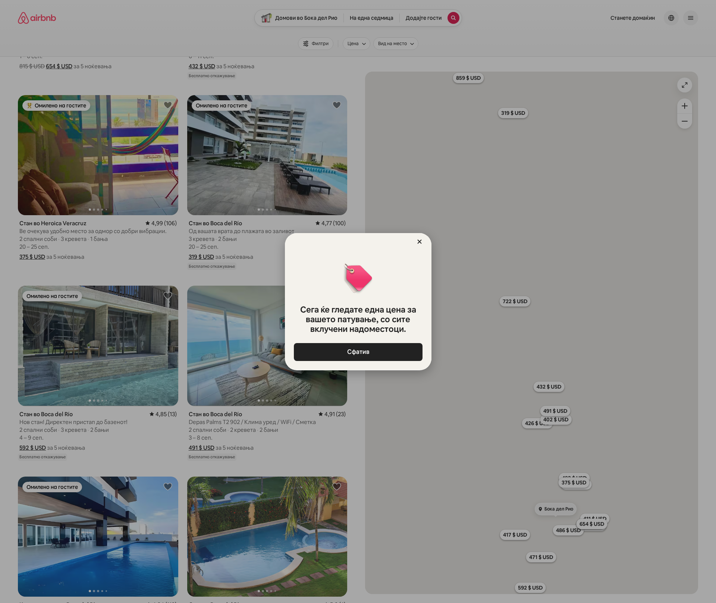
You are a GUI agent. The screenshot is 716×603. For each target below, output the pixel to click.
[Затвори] (420, 242)
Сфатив (358, 352)
